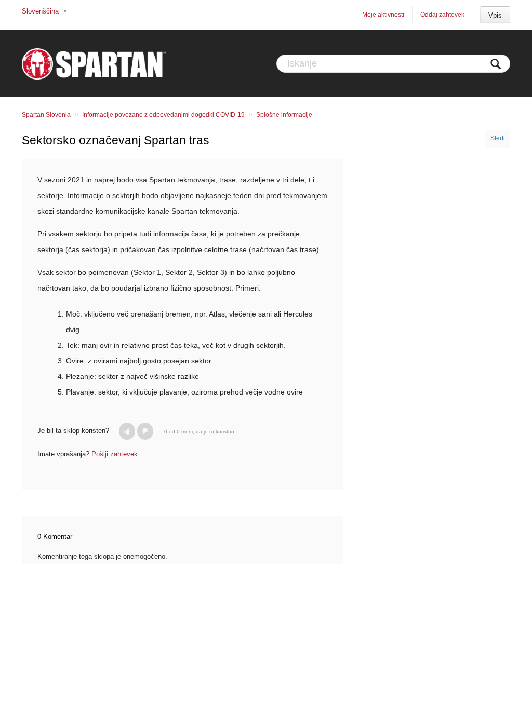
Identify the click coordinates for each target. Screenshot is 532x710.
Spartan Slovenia (46, 115)
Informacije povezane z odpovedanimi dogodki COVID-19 (163, 115)
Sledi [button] (497, 138)
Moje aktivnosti (383, 14)
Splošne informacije (284, 115)
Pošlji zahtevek (114, 454)
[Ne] (145, 431)
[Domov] (94, 63)
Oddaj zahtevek (442, 14)
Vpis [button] (495, 15)
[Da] (127, 431)
